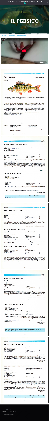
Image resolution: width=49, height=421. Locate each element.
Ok (24, 3)
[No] (47, 2)
